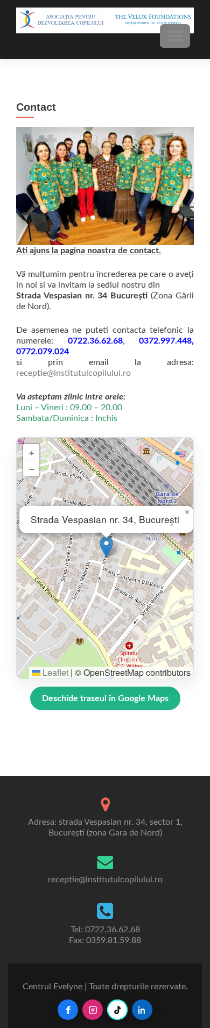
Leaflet (54, 672)
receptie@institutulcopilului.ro (73, 373)
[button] (106, 547)
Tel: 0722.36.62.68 (105, 929)
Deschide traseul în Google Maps (105, 698)
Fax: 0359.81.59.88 (105, 940)
